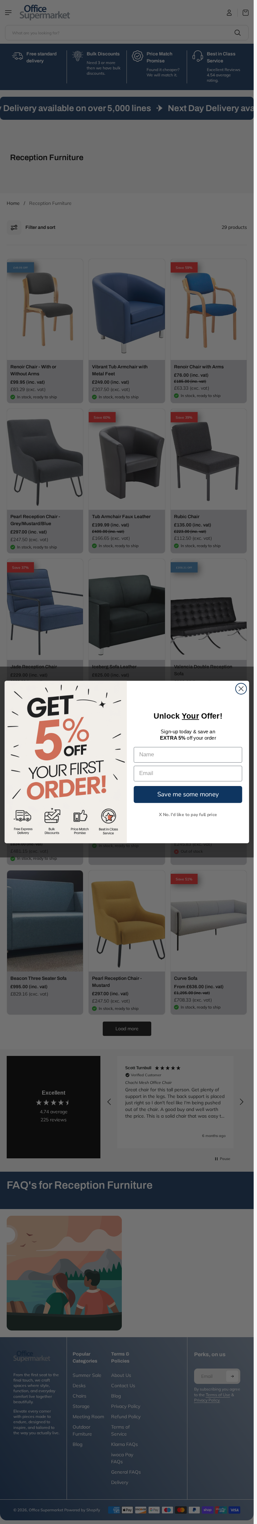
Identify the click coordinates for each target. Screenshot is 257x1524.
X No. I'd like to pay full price (188, 814)
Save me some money (188, 794)
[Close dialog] (241, 688)
